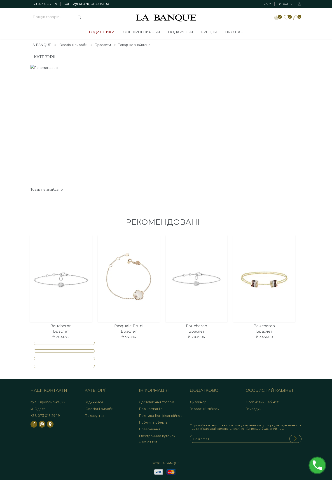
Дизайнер (198, 402)
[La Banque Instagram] (42, 424)
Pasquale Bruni (128, 326)
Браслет (61, 331)
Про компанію (151, 409)
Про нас (234, 32)
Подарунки (180, 32)
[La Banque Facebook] (33, 424)
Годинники (102, 32)
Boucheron (61, 326)
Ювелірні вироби (141, 32)
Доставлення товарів (156, 402)
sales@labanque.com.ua (86, 4)
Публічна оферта (153, 422)
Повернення (149, 429)
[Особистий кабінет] (299, 3)
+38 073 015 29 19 (44, 4)
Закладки (254, 409)
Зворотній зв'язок (204, 409)
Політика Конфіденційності (162, 416)
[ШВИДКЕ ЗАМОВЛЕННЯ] (86, 259)
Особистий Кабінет (262, 402)
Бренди (209, 32)
